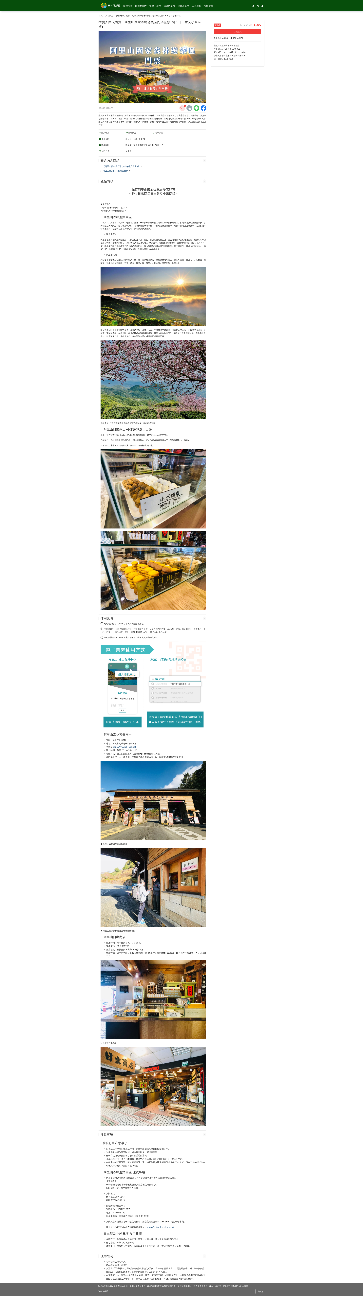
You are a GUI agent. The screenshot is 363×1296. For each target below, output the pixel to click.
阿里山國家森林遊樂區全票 (115, 170)
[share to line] (196, 108)
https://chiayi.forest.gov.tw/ (160, 1227)
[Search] (253, 5)
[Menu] (257, 5)
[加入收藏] (182, 108)
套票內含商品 (110, 160)
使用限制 (107, 1256)
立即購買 (237, 31)
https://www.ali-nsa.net (124, 747)
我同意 (260, 1291)
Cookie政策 (103, 1291)
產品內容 (107, 181)
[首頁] (111, 5)
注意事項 (107, 1134)
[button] (262, 5)
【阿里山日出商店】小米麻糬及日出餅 (121, 166)
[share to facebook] (203, 108)
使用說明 (107, 618)
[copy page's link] (189, 108)
